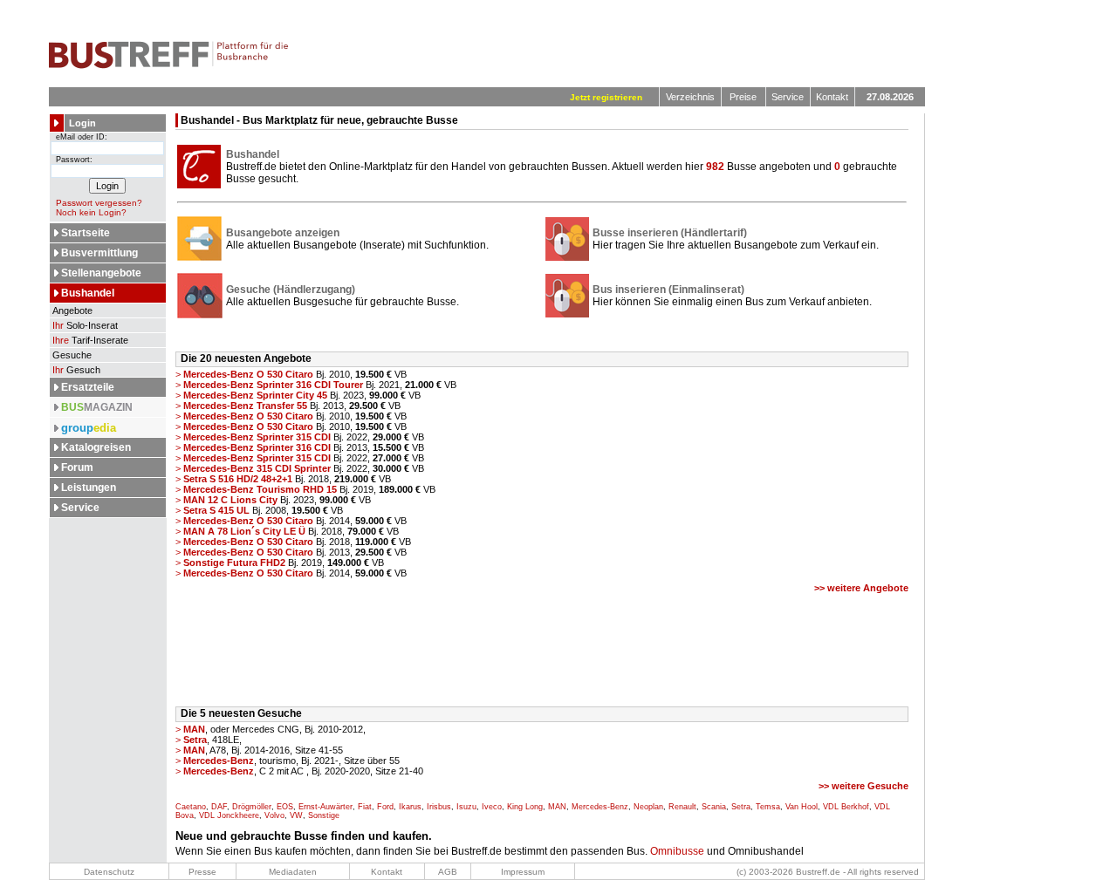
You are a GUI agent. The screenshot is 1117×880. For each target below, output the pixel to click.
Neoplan (648, 806)
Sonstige (323, 815)
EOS (285, 806)
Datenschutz (109, 872)
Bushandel (87, 293)
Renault (682, 806)
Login (82, 123)
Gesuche (71, 355)
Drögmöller (251, 806)
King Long (525, 806)
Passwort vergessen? (99, 203)
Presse (202, 872)
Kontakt (832, 97)
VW (296, 815)
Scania (714, 806)
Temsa (768, 806)
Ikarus (410, 806)
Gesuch (76, 370)
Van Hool (801, 806)
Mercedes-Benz (600, 806)
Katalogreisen (96, 447)
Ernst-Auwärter (325, 806)
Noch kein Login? (91, 212)
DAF (219, 806)
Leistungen (88, 487)
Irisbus (439, 806)
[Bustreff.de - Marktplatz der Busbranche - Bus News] (169, 65)
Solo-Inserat (85, 325)
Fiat (365, 806)
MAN (557, 806)
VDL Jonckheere (229, 815)
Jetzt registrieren (606, 97)
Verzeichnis (690, 97)
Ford (385, 806)
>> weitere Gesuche (863, 786)
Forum (77, 467)
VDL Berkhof (846, 806)
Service (787, 97)
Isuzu (466, 806)
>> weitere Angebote (861, 588)
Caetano (190, 806)
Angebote (71, 310)
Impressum (523, 872)
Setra (740, 806)
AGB (447, 872)
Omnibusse (677, 851)
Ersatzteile (87, 387)
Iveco (492, 806)
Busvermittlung (99, 253)
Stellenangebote (101, 273)
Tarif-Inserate (90, 340)
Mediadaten (293, 872)
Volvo (274, 815)
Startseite (85, 233)
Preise (743, 97)
